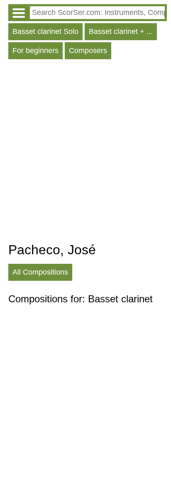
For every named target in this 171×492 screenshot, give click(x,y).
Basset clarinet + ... (121, 31)
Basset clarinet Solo (45, 31)
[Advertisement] (85, 153)
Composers (88, 50)
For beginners (35, 50)
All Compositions (40, 272)
